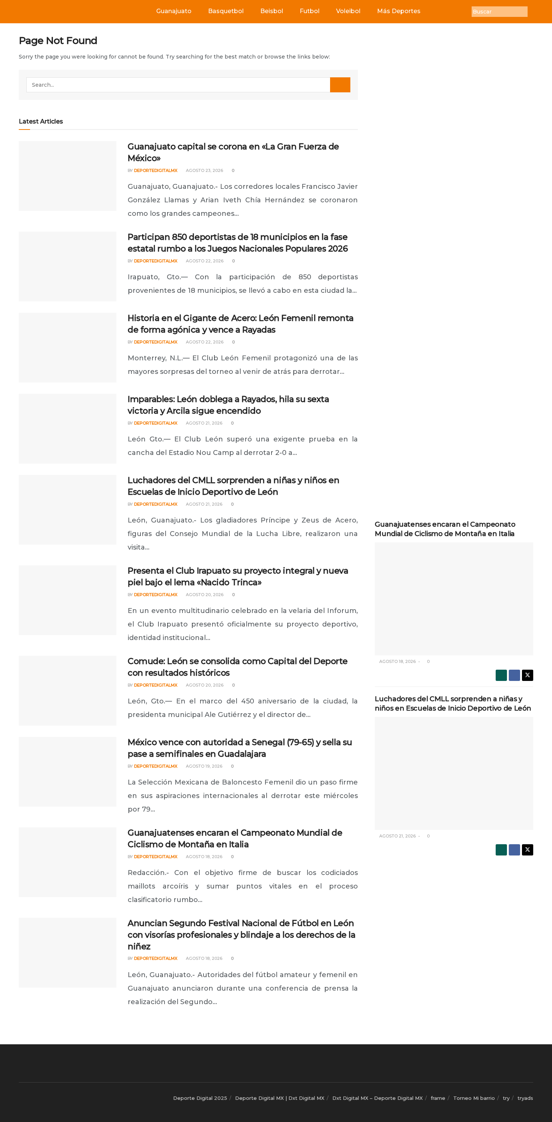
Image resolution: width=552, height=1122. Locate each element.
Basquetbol (226, 11)
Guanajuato (174, 11)
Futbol (310, 11)
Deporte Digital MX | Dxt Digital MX (279, 1098)
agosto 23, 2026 (204, 170)
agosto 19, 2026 (203, 766)
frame (438, 1098)
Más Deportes (399, 11)
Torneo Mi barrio (474, 1098)
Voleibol (348, 11)
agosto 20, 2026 (204, 594)
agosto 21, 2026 (203, 423)
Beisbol (271, 11)
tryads (525, 1098)
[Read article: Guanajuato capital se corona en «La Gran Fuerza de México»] (67, 176)
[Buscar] (533, 11)
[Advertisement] (454, 147)
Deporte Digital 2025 (200, 1098)
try (506, 1098)
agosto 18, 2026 (203, 856)
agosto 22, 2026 (204, 261)
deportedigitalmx (155, 170)
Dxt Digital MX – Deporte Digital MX (377, 1098)
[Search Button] (340, 84)
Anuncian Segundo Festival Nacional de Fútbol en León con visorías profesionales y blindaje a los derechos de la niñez (241, 935)
